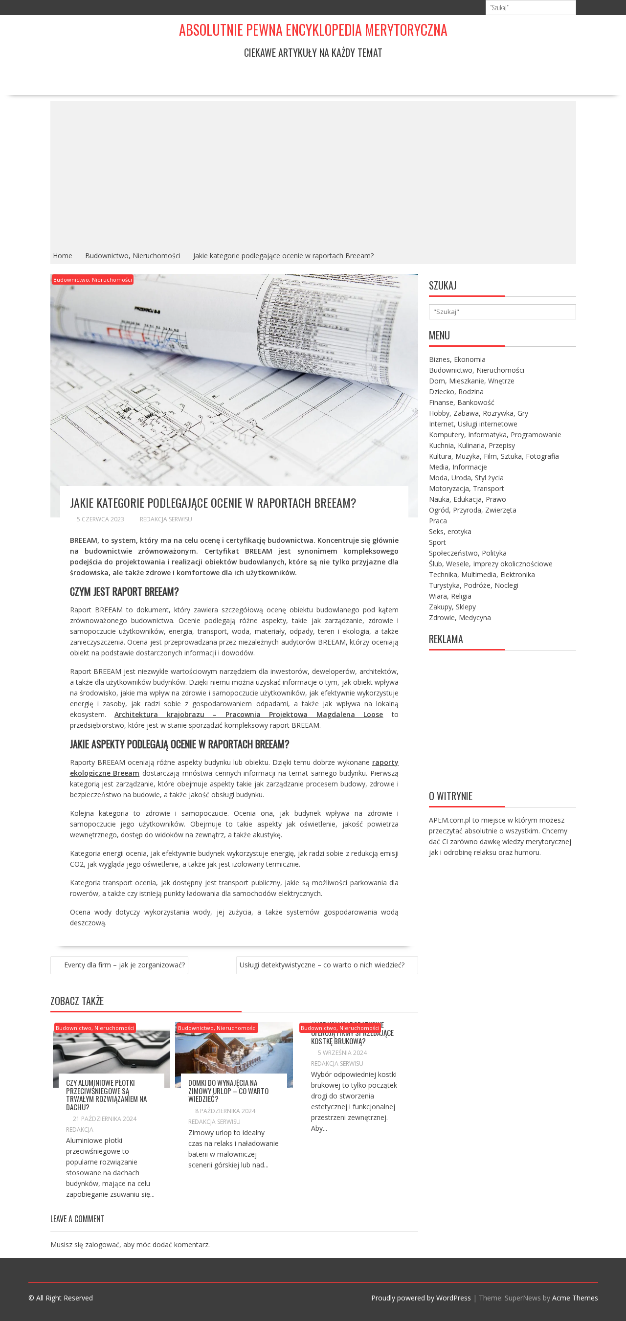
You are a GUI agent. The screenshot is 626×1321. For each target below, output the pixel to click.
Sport (437, 542)
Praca (438, 520)
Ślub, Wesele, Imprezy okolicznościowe (491, 563)
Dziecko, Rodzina (456, 391)
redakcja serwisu (166, 519)
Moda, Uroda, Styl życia (466, 477)
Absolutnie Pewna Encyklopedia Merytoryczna (313, 30)
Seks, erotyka (450, 531)
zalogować (102, 1244)
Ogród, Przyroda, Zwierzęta (472, 510)
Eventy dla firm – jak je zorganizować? (124, 964)
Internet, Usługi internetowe (473, 423)
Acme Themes (575, 1297)
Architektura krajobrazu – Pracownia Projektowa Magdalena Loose (248, 714)
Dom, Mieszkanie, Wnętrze (471, 380)
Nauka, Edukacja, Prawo (467, 499)
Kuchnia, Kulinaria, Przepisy (472, 445)
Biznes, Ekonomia (457, 359)
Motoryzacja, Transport (466, 488)
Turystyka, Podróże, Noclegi (473, 585)
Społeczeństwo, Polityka (468, 553)
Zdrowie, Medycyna (460, 617)
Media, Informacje (458, 466)
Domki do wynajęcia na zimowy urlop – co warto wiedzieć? (228, 1090)
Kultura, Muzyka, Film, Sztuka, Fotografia (494, 456)
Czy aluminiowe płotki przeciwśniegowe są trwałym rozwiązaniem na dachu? (106, 1094)
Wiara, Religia (450, 596)
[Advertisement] (313, 174)
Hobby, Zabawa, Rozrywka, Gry (478, 413)
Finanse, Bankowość (461, 402)
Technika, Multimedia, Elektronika (482, 574)
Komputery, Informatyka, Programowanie (495, 434)
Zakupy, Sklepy (452, 606)
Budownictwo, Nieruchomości (92, 279)
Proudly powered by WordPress (421, 1297)
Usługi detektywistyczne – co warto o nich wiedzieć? (322, 964)
